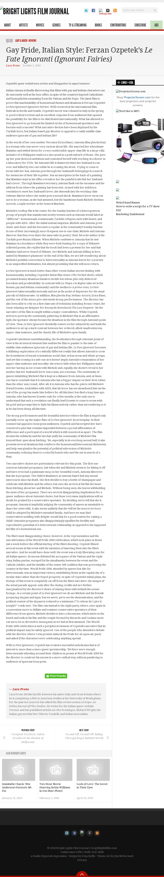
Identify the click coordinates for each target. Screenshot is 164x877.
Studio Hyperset (43, 856)
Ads (156, 25)
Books (98, 25)
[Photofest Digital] (117, 182)
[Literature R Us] (117, 190)
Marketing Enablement (130, 214)
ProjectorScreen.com (137, 97)
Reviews (32, 41)
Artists (23, 25)
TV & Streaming (78, 25)
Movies (40, 25)
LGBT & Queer (21, 41)
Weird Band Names (128, 202)
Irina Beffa (88, 856)
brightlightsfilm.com (104, 848)
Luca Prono (13, 65)
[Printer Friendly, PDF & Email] (56, 677)
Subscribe (140, 25)
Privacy (82, 860)
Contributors (118, 25)
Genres (56, 25)
